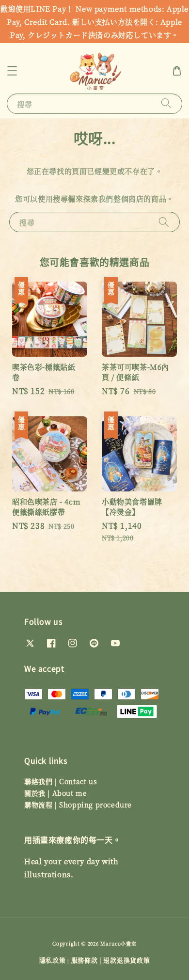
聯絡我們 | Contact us (60, 781)
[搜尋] (166, 103)
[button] (12, 70)
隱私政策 (52, 959)
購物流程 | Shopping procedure (78, 804)
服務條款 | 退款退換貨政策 (110, 959)
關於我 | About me (55, 793)
